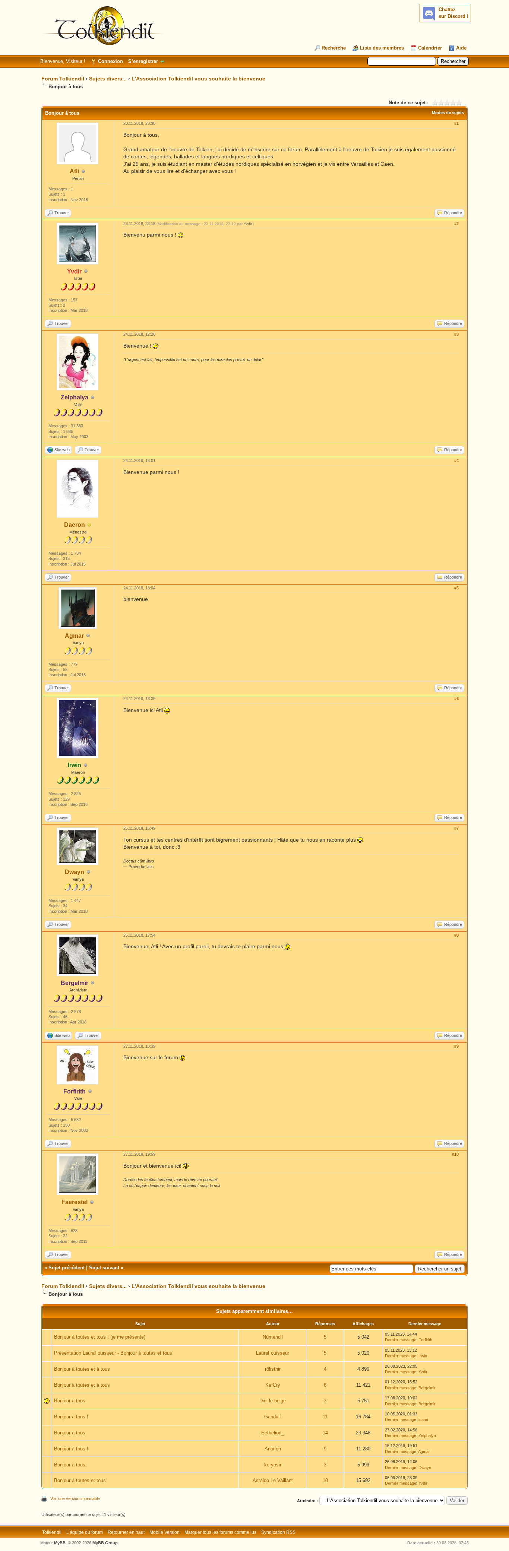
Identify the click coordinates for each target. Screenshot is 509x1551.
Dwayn (74, 872)
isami (423, 1419)
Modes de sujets (448, 112)
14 (325, 1433)
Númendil (273, 1337)
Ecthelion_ (272, 1433)
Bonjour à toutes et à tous (82, 1369)
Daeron (74, 525)
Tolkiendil (51, 1532)
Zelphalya (427, 1435)
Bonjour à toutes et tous (80, 1480)
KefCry (272, 1385)
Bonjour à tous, (70, 1465)
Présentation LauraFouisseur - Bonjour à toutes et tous (113, 1353)
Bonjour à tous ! (71, 1416)
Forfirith (425, 1340)
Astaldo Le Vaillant (273, 1480)
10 (325, 1480)
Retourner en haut (126, 1532)
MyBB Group (105, 1543)
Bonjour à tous (69, 1400)
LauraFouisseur (272, 1353)
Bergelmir (427, 1388)
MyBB (60, 1543)
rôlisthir (273, 1369)
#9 (456, 1046)
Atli (74, 171)
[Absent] (89, 525)
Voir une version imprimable (75, 1498)
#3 (456, 334)
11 (325, 1416)
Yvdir (248, 224)
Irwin (422, 1356)
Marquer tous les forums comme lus (220, 1532)
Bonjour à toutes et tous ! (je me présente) (99, 1337)
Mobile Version (164, 1532)
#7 (456, 828)
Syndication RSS (278, 1532)
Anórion (273, 1449)
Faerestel (74, 1202)
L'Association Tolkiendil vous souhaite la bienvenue (198, 79)
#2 (456, 223)
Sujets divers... (108, 79)
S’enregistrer (143, 61)
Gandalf (272, 1416)
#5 (456, 588)
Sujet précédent (66, 1267)
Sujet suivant (104, 1267)
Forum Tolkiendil (62, 79)
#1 (456, 123)
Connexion (110, 61)
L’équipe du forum (84, 1532)
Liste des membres (382, 48)
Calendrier (430, 48)
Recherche (334, 48)
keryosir (272, 1465)
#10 (455, 1154)
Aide (461, 48)
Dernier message (400, 1340)
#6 (456, 698)
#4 (456, 460)
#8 (456, 935)
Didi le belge (272, 1400)
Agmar (74, 636)
